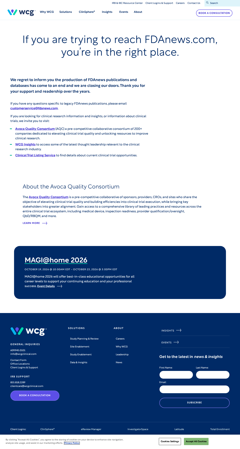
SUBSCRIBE (194, 402)
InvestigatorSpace (138, 429)
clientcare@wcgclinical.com (26, 386)
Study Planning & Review (84, 339)
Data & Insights (78, 362)
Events (123, 12)
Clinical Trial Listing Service (35, 155)
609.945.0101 (17, 350)
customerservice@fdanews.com (34, 108)
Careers (180, 3)
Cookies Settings (170, 441)
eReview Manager (91, 429)
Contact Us (193, 3)
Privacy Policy (71, 443)
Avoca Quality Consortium (35, 129)
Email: (163, 382)
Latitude (179, 429)
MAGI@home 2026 (56, 260)
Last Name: (202, 368)
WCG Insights (25, 144)
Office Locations (20, 364)
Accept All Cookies (196, 441)
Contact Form (18, 360)
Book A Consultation (35, 395)
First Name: (166, 368)
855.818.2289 (17, 382)
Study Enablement (81, 354)
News (119, 362)
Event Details (46, 286)
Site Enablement (79, 346)
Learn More (31, 223)
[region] (120, 442)
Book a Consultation (214, 13)
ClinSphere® (47, 429)
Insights (167, 331)
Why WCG (47, 12)
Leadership (122, 354)
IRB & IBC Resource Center (127, 3)
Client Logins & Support (159, 3)
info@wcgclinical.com (23, 354)
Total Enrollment (220, 429)
